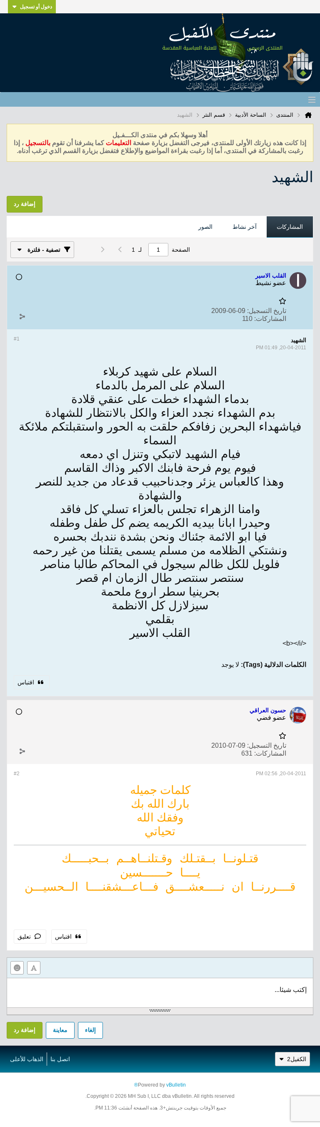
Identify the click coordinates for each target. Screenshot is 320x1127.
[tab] (290, 227)
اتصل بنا (60, 1059)
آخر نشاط (244, 226)
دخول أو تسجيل (36, 7)
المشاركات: (270, 318)
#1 (17, 339)
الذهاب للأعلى (26, 1059)
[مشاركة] (22, 317)
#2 (17, 773)
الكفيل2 (296, 1059)
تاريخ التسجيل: (266, 310)
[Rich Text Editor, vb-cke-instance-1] (160, 992)
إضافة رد (24, 1030)
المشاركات (290, 226)
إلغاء (90, 1030)
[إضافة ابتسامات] (17, 967)
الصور (205, 226)
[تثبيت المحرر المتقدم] (33, 967)
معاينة (60, 1030)
